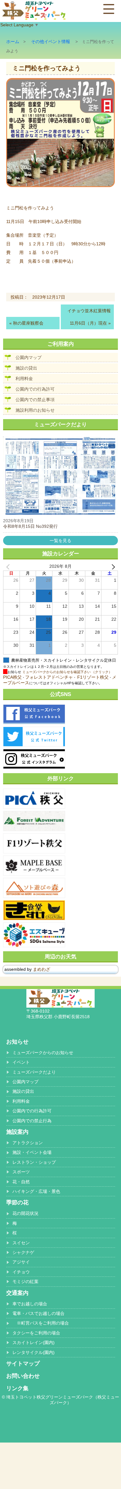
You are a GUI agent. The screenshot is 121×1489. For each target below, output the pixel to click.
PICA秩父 (12, 677)
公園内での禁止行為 (32, 1120)
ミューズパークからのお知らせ (42, 1052)
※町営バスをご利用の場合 (40, 1322)
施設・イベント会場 (32, 1152)
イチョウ (21, 1271)
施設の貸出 (26, 368)
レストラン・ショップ (34, 1162)
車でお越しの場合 (29, 1303)
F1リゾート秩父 (93, 677)
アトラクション (27, 1142)
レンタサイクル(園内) (33, 1352)
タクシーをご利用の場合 (36, 1332)
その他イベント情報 (50, 41)
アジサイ (21, 1261)
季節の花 (17, 1202)
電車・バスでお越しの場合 (38, 1313)
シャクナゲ (23, 1252)
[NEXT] (112, 566)
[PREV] (9, 566)
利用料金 (24, 378)
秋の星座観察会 (28, 323)
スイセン (21, 1242)
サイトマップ (23, 1363)
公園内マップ (29, 357)
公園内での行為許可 (35, 389)
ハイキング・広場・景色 (36, 1191)
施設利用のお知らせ (35, 410)
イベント (21, 1062)
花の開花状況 (25, 1213)
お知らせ (17, 1042)
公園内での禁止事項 (35, 399)
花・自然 (21, 1181)
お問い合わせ (23, 1376)
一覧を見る (60, 540)
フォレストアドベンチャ (49, 677)
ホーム (12, 41)
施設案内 (17, 1132)
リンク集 (17, 1388)
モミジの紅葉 (25, 1281)
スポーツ (21, 1171)
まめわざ (41, 969)
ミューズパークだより (34, 1072)
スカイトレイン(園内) (33, 1342)
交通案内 (17, 1293)
